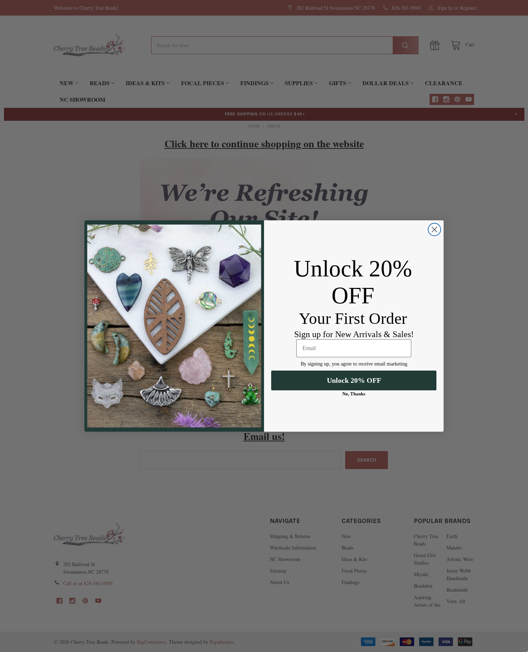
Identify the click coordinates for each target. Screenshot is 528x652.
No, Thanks (353, 393)
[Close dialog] (434, 229)
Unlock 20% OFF (354, 380)
